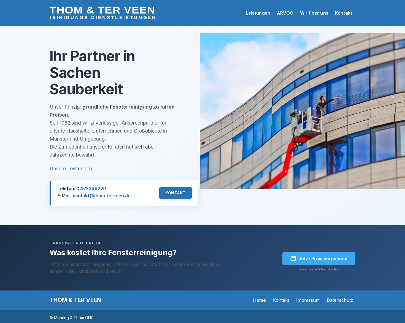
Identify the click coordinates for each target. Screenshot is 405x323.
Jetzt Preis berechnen (322, 258)
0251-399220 (91, 188)
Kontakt (175, 192)
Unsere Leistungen (71, 168)
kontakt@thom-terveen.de (102, 195)
